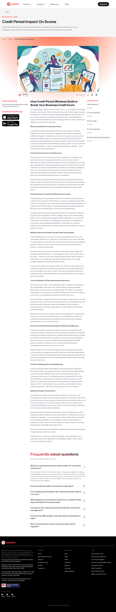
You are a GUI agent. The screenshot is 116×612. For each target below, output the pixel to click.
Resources (54, 4)
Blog (66, 554)
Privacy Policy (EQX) (97, 554)
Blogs (67, 4)
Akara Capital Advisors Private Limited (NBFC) (15, 554)
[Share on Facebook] (92, 94)
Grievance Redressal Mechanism (101, 562)
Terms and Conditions (97, 559)
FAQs (66, 559)
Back (7, 12)
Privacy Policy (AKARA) (98, 556)
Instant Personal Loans (44, 556)
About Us (40, 559)
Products (26, 4)
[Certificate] (10, 585)
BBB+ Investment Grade (98, 574)
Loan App (67, 568)
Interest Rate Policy (97, 565)
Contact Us (41, 568)
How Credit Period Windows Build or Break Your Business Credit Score (15, 105)
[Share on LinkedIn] (96, 94)
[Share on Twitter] (88, 94)
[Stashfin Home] (13, 4)
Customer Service (43, 562)
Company (40, 4)
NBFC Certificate (96, 568)
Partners (67, 565)
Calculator (68, 562)
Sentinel (40, 565)
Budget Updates (69, 571)
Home (4, 39)
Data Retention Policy (97, 571)
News (66, 556)
